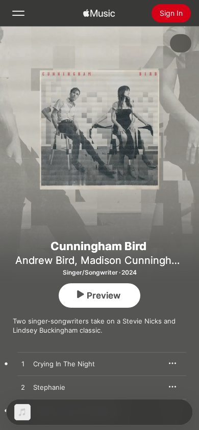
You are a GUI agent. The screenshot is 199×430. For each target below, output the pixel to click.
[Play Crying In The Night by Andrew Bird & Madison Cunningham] (23, 364)
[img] (99, 13)
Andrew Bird (44, 260)
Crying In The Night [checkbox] (64, 364)
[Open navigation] (18, 13)
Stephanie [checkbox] (49, 387)
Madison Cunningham (133, 260)
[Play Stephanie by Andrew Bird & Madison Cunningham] (23, 387)
